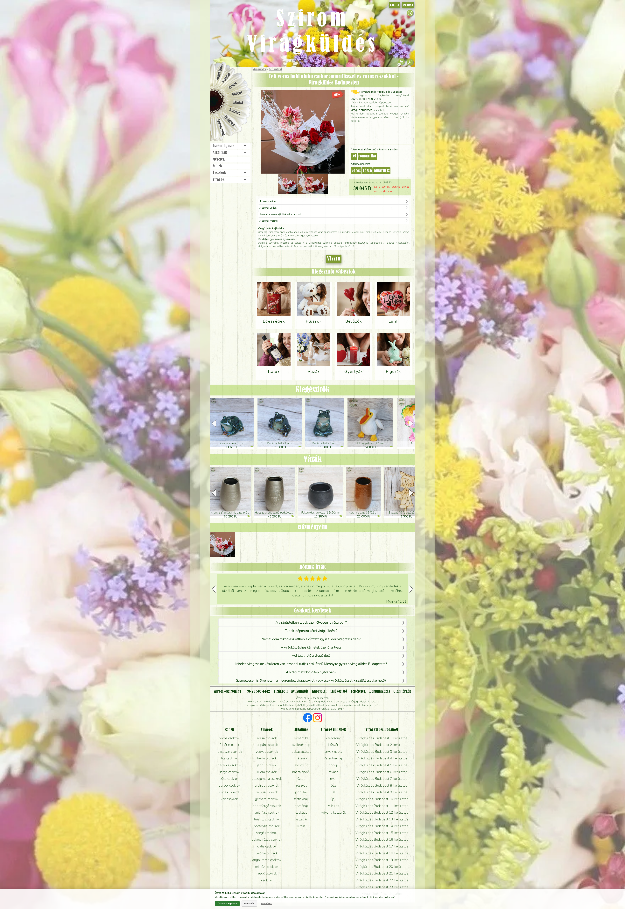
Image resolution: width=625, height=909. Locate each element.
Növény (237, 94)
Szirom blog (220, 127)
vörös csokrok (229, 738)
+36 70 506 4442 (257, 691)
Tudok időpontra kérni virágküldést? (311, 630)
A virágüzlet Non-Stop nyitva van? (311, 672)
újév (333, 799)
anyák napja (333, 751)
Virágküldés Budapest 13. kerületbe (381, 819)
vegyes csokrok (267, 751)
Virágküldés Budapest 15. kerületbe (381, 833)
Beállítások (266, 903)
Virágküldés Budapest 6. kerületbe (381, 772)
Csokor (233, 85)
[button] (411, 423)
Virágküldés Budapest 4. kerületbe (381, 758)
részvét (301, 785)
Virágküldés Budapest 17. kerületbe (381, 846)
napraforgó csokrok (267, 805)
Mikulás (333, 805)
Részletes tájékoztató (384, 897)
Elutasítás (249, 903)
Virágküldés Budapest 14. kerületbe (381, 826)
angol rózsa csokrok (266, 860)
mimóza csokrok (266, 866)
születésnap (301, 744)
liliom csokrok (267, 772)
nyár (333, 778)
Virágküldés (259, 69)
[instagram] (317, 718)
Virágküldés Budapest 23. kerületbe (381, 887)
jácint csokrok (267, 765)
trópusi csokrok (267, 792)
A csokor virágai (268, 208)
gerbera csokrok (266, 799)
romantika (367, 156)
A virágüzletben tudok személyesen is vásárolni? (311, 622)
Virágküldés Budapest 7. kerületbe (381, 778)
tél (353, 156)
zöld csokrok (229, 778)
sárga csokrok (229, 772)
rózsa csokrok (267, 738)
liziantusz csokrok (266, 819)
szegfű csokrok (267, 833)
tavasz (333, 772)
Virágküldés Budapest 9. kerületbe (381, 792)
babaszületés (301, 751)
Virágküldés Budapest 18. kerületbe (381, 853)
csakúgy (301, 812)
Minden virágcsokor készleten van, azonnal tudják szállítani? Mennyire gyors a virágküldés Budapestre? (311, 664)
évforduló (301, 765)
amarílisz (382, 171)
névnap (301, 758)
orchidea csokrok (267, 785)
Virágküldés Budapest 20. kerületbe (381, 866)
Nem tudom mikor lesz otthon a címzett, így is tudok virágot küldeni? (311, 639)
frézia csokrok (267, 758)
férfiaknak (301, 799)
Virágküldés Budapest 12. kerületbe (381, 812)
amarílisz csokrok (266, 812)
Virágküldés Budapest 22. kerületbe (381, 880)
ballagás (301, 819)
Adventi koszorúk (333, 812)
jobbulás (301, 792)
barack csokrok (229, 785)
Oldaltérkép (402, 691)
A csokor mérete (268, 221)
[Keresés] (410, 62)
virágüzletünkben (361, 110)
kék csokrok (229, 799)
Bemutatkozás (379, 691)
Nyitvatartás (299, 691)
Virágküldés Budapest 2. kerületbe (381, 744)
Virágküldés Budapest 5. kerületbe (381, 765)
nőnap (333, 765)
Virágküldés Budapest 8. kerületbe (381, 785)
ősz (333, 785)
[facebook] (308, 718)
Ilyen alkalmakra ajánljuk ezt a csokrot (280, 214)
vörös (356, 171)
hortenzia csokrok (267, 826)
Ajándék (226, 78)
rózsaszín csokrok (229, 751)
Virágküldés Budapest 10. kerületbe (381, 799)
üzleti (301, 778)
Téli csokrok (275, 69)
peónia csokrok (267, 853)
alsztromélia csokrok (267, 778)
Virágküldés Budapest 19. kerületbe (381, 860)
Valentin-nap (333, 758)
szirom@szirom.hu (227, 691)
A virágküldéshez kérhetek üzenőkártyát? (311, 647)
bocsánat (301, 805)
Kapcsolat (319, 691)
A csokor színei (267, 201)
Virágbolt (229, 121)
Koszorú (235, 112)
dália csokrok (266, 846)
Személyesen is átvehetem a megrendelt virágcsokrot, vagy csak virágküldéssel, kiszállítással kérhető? (311, 680)
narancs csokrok (229, 765)
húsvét (333, 744)
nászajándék (301, 772)
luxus (301, 826)
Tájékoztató (338, 691)
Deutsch (408, 5)
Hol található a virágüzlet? (311, 655)
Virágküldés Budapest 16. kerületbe (381, 839)
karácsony (333, 738)
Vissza (333, 258)
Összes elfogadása (227, 903)
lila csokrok (229, 758)
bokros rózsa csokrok (267, 839)
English (394, 5)
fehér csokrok (229, 744)
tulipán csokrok (267, 744)
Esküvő (238, 103)
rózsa (367, 171)
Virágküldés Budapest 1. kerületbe (381, 738)
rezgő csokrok (267, 873)
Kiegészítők (312, 390)
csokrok (266, 880)
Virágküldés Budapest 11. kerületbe (381, 805)
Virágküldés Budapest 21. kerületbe (381, 873)
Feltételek (358, 691)
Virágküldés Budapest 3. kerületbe (381, 751)
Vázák (313, 459)
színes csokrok (229, 792)
